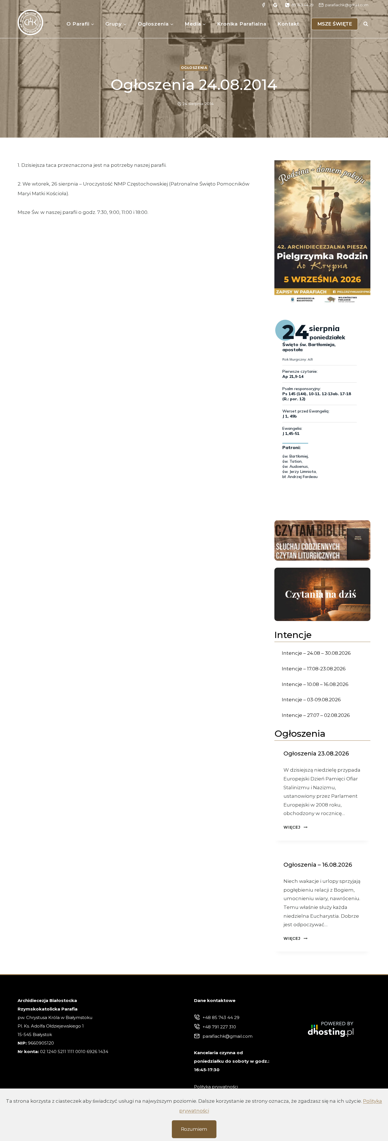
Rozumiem (194, 1129)
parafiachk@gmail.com (228, 1036)
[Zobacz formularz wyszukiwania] (365, 24)
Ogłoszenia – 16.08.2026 (317, 864)
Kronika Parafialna (241, 24)
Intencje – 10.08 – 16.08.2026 (315, 684)
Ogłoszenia (194, 68)
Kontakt (288, 24)
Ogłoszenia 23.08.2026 (316, 753)
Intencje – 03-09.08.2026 (311, 699)
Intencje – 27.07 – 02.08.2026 (316, 715)
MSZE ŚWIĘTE (334, 24)
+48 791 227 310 (219, 1027)
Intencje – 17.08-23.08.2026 (314, 668)
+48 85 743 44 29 (221, 1017)
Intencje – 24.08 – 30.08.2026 (316, 653)
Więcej (295, 827)
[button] (322, 232)
